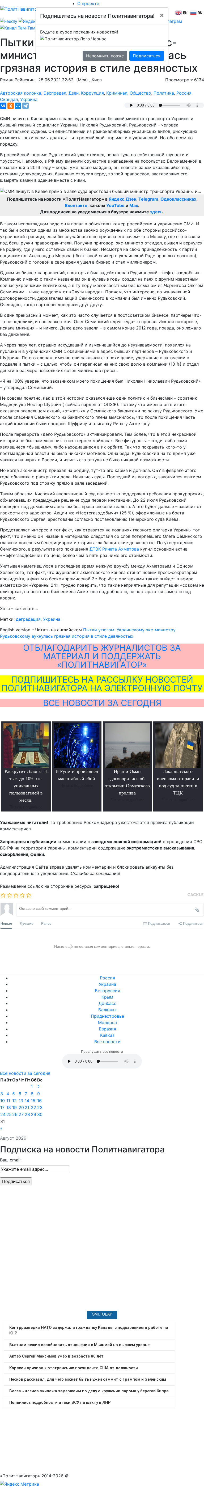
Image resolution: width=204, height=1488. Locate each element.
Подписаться (146, 55)
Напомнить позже (105, 55)
